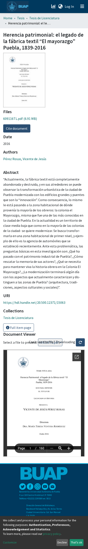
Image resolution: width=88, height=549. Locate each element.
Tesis (21, 18)
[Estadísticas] (54, 6)
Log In (70, 6)
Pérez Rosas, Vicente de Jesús (24, 159)
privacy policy (52, 534)
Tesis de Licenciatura (44, 18)
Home (7, 18)
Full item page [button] (20, 327)
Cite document (17, 128)
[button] (60, 6)
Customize (10, 542)
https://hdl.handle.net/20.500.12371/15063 (34, 302)
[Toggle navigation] (82, 6)
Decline (62, 542)
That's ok (76, 542)
